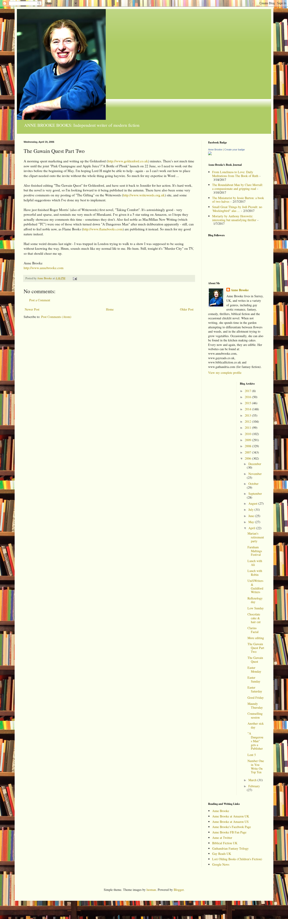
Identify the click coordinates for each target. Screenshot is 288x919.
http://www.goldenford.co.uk (128, 161)
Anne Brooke (215, 149)
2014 (248, 409)
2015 (248, 403)
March (252, 780)
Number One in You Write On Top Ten (256, 766)
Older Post (187, 309)
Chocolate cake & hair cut (254, 618)
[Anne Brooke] (210, 154)
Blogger (179, 889)
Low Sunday (256, 608)
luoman (151, 889)
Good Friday (256, 697)
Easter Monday (254, 669)
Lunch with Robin (255, 573)
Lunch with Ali (255, 563)
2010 (248, 434)
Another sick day (256, 725)
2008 (248, 446)
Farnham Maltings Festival (255, 551)
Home (110, 309)
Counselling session (255, 715)
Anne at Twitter (222, 837)
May (251, 522)
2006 (248, 458)
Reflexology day (255, 600)
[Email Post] (75, 278)
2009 (248, 440)
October (253, 483)
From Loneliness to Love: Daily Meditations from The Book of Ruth (235, 174)
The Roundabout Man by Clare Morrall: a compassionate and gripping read (237, 187)
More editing (256, 638)
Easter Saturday (255, 689)
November (255, 474)
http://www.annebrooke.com (43, 267)
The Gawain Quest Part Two (256, 648)
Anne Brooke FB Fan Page (229, 832)
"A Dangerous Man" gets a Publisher (255, 741)
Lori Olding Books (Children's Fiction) (237, 859)
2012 (248, 421)
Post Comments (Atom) (56, 317)
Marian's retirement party (256, 537)
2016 (248, 397)
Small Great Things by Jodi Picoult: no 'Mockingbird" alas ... (237, 209)
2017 (248, 391)
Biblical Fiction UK (224, 843)
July (251, 509)
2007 (248, 452)
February (254, 786)
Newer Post (32, 309)
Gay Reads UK (221, 853)
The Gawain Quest (255, 660)
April (252, 528)
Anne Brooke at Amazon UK (230, 816)
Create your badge (234, 149)
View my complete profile (224, 372)
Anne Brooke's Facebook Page (231, 827)
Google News (220, 864)
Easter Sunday (254, 679)
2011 (248, 427)
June (251, 516)
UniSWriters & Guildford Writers (255, 586)
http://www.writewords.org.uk (144, 195)
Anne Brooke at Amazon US (230, 821)
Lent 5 (252, 755)
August (253, 503)
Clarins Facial (253, 630)
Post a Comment (39, 300)
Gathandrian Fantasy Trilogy (230, 848)
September (255, 493)
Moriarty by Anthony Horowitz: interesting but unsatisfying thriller (234, 218)
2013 (248, 415)
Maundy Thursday (255, 705)
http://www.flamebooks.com (103, 229)
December (254, 464)
